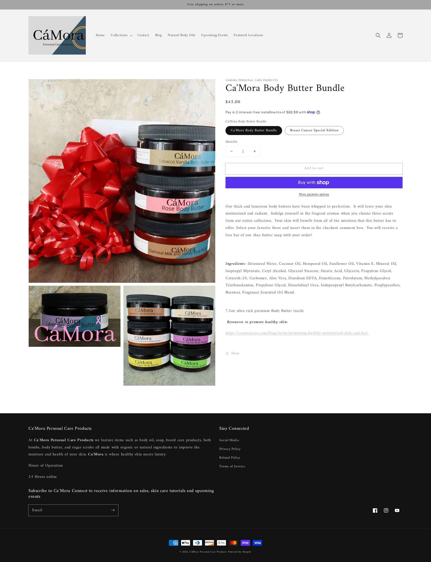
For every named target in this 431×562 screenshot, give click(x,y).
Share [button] (235, 353)
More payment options (314, 194)
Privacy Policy (229, 449)
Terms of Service (232, 466)
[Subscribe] (112, 510)
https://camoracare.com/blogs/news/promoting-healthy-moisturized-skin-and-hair (297, 333)
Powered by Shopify (239, 552)
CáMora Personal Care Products (208, 552)
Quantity (231, 141)
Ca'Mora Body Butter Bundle (254, 130)
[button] (378, 35)
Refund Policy (229, 458)
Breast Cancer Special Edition (314, 130)
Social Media (229, 440)
